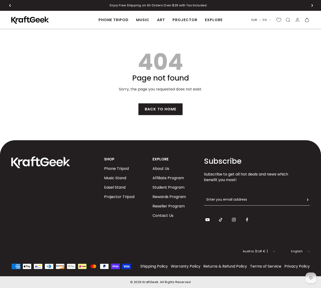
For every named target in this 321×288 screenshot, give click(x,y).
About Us (161, 168)
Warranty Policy (185, 266)
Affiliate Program (168, 178)
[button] (10, 5)
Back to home (160, 109)
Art (161, 20)
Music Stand (115, 178)
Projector (184, 20)
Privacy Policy (297, 266)
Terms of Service (265, 266)
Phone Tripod (113, 20)
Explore (214, 20)
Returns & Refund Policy (225, 266)
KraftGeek (150, 282)
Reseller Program (169, 206)
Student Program (168, 187)
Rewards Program (169, 196)
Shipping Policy (154, 266)
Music (142, 20)
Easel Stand (114, 187)
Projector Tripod (119, 196)
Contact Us (163, 215)
